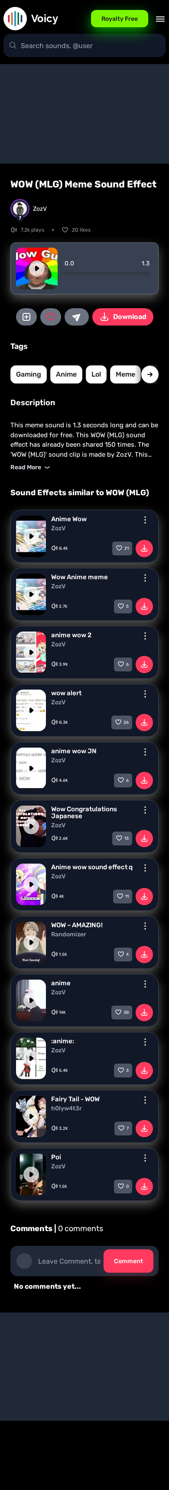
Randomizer (68, 934)
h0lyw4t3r (66, 1108)
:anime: (62, 1041)
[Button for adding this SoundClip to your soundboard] (26, 317)
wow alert (66, 693)
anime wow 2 (71, 635)
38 (126, 1012)
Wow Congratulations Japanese (84, 812)
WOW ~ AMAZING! (77, 925)
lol (96, 374)
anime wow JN (74, 751)
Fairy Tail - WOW (75, 1099)
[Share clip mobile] (77, 317)
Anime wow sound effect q (92, 867)
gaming (28, 374)
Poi (56, 1157)
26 (126, 722)
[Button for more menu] (145, 520)
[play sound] (37, 268)
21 (126, 548)
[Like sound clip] (50, 317)
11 (127, 896)
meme (125, 374)
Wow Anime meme (79, 577)
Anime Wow (69, 519)
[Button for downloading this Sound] (144, 548)
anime (66, 374)
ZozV (58, 528)
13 (126, 838)
